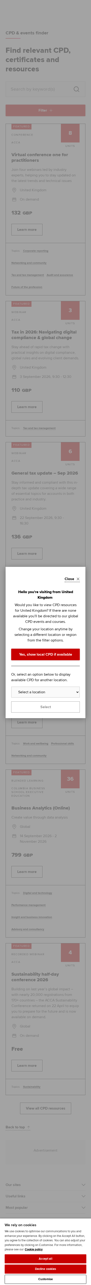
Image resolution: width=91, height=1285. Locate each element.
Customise (45, 1279)
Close (69, 579)
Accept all (45, 1259)
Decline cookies (45, 1269)
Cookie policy (34, 1249)
